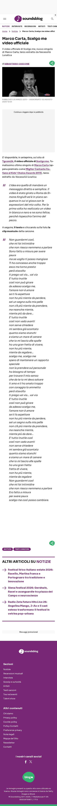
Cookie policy (10, 722)
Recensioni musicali (13, 673)
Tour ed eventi (10, 694)
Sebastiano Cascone (16, 64)
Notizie (6, 26)
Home (4, 31)
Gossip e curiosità (12, 682)
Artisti (41, 26)
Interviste (17, 26)
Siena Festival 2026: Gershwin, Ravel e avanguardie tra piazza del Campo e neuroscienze (30, 591)
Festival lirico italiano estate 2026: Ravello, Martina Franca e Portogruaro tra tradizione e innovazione (30, 575)
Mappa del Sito (10, 738)
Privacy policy (10, 717)
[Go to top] (51, 797)
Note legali (8, 734)
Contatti (7, 747)
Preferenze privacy (12, 730)
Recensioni (30, 26)
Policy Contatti (10, 726)
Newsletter (9, 742)
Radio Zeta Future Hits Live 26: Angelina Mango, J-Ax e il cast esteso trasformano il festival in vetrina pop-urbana (29, 607)
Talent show (9, 698)
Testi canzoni (22, 549)
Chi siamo (8, 713)
